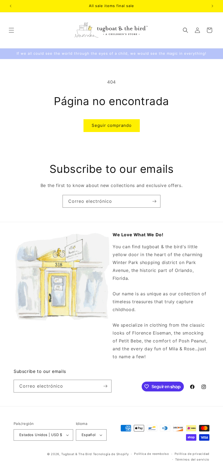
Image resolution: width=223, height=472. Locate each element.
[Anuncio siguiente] (212, 6)
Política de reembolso (151, 454)
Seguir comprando (112, 125)
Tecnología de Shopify (111, 454)
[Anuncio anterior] (11, 6)
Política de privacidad (192, 454)
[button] (11, 30)
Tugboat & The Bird (76, 454)
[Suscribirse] (154, 201)
